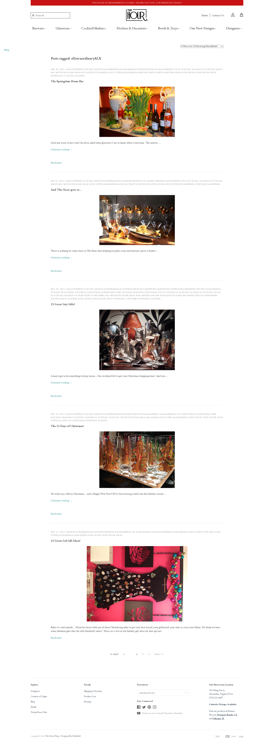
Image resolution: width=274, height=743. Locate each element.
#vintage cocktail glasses (68, 75)
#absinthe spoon (193, 289)
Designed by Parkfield (70, 735)
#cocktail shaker (62, 295)
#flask (155, 295)
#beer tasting (76, 292)
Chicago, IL (218, 718)
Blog (6, 50)
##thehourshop (147, 69)
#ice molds (179, 295)
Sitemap (87, 701)
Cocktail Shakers (93, 28)
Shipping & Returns (93, 691)
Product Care (90, 696)
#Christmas (93, 292)
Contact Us (218, 15)
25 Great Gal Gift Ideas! (65, 541)
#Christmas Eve (152, 292)
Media (33, 706)
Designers (233, 28)
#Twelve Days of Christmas (68, 420)
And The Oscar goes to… (66, 189)
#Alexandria (151, 414)
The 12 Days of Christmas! (67, 426)
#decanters (143, 295)
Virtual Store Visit (39, 712)
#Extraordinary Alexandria (169, 532)
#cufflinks (98, 295)
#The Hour (188, 72)
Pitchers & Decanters (132, 28)
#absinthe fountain (169, 289)
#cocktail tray (105, 417)
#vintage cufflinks (125, 298)
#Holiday (166, 295)
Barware (38, 28)
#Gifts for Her (205, 532)
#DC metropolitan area (66, 72)
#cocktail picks (210, 292)
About (204, 15)
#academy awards (154, 181)
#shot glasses (68, 298)
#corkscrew (82, 295)
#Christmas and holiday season (121, 292)
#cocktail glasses (189, 69)
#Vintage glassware (207, 184)
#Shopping (80, 535)
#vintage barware (183, 184)
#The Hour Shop (206, 72)
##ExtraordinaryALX (108, 69)
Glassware (63, 28)
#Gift (192, 532)
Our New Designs (202, 28)
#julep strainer (97, 72)
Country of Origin (39, 696)
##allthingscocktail (80, 69)
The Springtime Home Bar (67, 81)
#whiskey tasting (149, 298)
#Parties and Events (150, 72)
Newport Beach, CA (227, 714)
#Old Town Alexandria (122, 72)
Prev (116, 654)
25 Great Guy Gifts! (63, 304)
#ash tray (60, 292)
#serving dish (172, 72)
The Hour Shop (52, 735)
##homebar (129, 69)
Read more (56, 163)
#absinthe (149, 289)
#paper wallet (195, 295)
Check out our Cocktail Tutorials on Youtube (162, 713)
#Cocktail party (212, 69)
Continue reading (61, 150)
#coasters (169, 292)
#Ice (83, 72)
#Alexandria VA (168, 69)
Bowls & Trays (168, 28)
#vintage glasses (96, 420)
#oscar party (127, 184)
